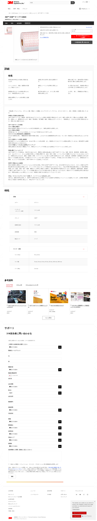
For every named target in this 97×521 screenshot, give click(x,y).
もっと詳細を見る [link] (44, 37)
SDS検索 (49, 494)
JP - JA (84, 2)
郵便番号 (10, 401)
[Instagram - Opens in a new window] (87, 494)
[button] (87, 516)
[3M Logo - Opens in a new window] (16, 2)
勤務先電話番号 (12, 373)
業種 (9, 419)
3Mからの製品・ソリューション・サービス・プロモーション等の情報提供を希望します (34, 464)
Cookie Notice (76, 509)
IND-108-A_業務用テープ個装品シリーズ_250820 (79, 306)
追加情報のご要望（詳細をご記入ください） (20, 449)
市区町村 (10, 413)
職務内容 (10, 367)
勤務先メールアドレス (14, 350)
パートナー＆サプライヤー (14, 506)
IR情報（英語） (11, 511)
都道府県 (10, 407)
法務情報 (16, 517)
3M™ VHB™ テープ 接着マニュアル (38, 306)
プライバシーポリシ (17, 469)
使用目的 (10, 431)
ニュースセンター (34, 494)
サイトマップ (64, 496)
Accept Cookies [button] (77, 516)
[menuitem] (6, 23)
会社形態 (10, 384)
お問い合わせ (64, 494)
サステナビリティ (12, 501)
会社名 (10, 378)
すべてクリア (89, 27)
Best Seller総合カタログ (57, 305)
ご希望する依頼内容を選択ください (18, 344)
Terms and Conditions (32, 517)
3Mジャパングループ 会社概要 (15, 496)
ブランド (25, 8)
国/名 (9, 390)
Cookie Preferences (42, 517)
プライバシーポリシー (23, 517)
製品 (9, 8)
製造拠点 (10, 425)
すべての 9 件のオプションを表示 (82, 36)
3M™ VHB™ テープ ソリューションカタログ (16, 306)
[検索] (73, 2)
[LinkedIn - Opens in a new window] (76, 494)
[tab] (9, 285)
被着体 (10, 443)
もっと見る (48, 318)
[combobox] (10, 375)
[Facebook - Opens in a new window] (84, 494)
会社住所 (10, 396)
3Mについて (11, 494)
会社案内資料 (11, 499)
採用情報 (10, 508)
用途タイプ (11, 437)
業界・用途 (16, 8)
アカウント (84, 9)
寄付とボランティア (12, 503)
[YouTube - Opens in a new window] (80, 494)
